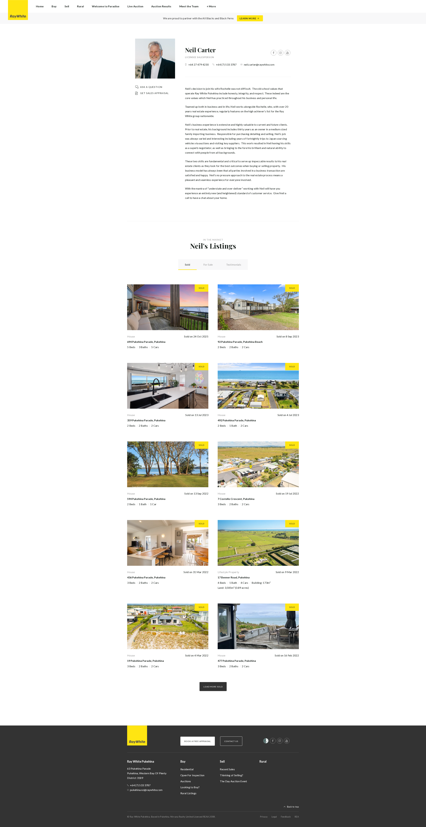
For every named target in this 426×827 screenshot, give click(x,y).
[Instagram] (280, 53)
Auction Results (161, 6)
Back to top (293, 806)
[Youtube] (287, 53)
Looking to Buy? (190, 787)
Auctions (185, 781)
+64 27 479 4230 (198, 64)
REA (297, 816)
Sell (222, 761)
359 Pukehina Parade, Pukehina (146, 420)
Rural (80, 6)
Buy (183, 761)
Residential (187, 769)
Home (40, 6)
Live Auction (135, 6)
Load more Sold (213, 686)
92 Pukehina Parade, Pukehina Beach (240, 341)
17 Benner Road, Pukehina (234, 577)
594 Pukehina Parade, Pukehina (146, 498)
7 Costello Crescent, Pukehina (236, 498)
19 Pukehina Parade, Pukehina (145, 660)
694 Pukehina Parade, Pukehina (146, 341)
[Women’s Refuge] (266, 741)
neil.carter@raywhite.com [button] (259, 64)
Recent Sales (227, 769)
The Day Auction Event (233, 781)
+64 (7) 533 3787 (226, 64)
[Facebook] (273, 53)
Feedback (286, 816)
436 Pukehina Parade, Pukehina (146, 577)
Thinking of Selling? (231, 775)
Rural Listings (188, 793)
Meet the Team (189, 6)
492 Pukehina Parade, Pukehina (237, 420)
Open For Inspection (192, 775)
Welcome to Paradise (105, 6)
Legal (274, 816)
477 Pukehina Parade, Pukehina (237, 660)
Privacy (264, 816)
